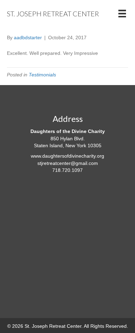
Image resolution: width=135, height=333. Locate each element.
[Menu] (122, 13)
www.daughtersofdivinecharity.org (67, 156)
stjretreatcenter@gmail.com (67, 163)
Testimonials (42, 74)
